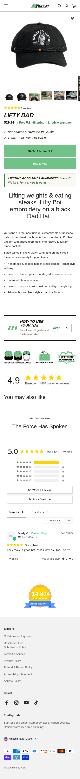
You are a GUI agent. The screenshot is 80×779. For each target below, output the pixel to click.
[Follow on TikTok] (36, 702)
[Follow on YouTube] (26, 702)
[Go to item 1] (9, 97)
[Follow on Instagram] (16, 702)
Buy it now (40, 163)
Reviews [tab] (14, 512)
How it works (38, 182)
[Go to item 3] (34, 97)
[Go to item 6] (71, 96)
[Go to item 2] (21, 97)
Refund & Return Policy (18, 667)
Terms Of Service (14, 653)
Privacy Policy (12, 660)
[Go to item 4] (46, 96)
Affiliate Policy (12, 680)
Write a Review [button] (41, 490)
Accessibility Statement (18, 674)
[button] (64, 558)
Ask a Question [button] (42, 499)
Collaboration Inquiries (17, 636)
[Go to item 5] (59, 96)
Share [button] (14, 558)
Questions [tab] (38, 512)
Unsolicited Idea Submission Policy (15, 645)
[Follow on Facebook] (6, 702)
